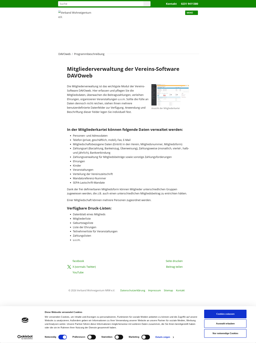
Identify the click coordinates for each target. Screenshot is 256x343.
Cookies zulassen (225, 314)
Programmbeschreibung (89, 54)
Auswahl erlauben (225, 323)
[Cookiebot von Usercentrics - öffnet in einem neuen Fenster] (25, 337)
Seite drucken (174, 261)
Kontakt (171, 3)
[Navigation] (191, 13)
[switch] (91, 337)
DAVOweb (64, 54)
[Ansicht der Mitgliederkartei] (170, 94)
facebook (78, 261)
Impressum (154, 290)
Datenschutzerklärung (132, 290)
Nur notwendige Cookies (225, 333)
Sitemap (168, 290)
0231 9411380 (189, 3)
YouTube (78, 272)
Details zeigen (162, 337)
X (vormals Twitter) (84, 266)
